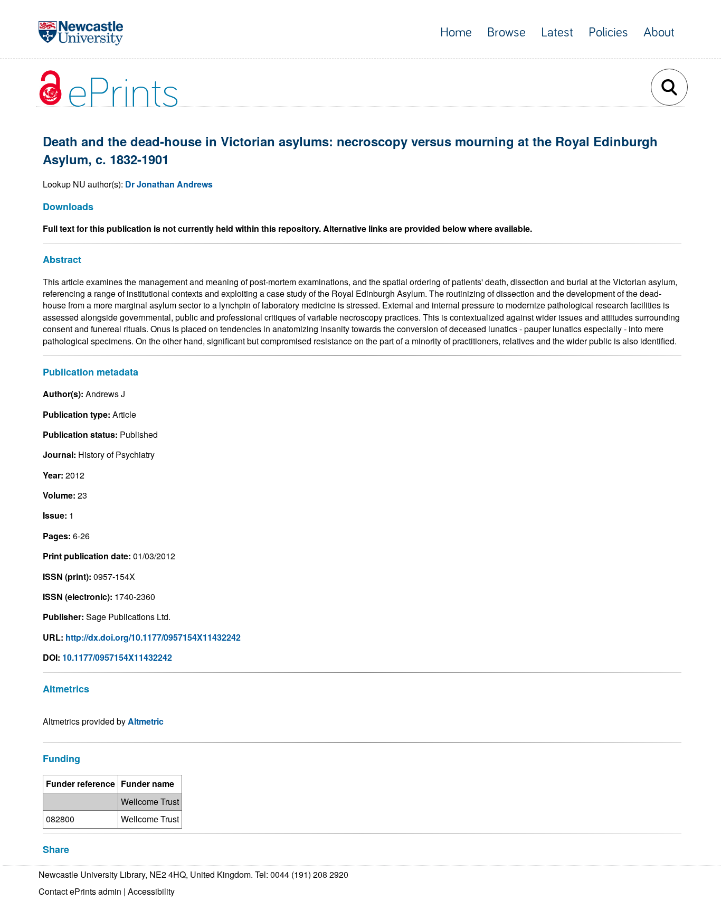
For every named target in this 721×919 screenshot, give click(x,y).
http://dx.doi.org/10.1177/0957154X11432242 (153, 637)
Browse (506, 32)
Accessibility (151, 891)
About (659, 32)
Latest (557, 32)
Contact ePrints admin (80, 891)
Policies (608, 32)
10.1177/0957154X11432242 (117, 657)
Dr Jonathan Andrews (169, 184)
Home (456, 32)
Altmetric (146, 721)
